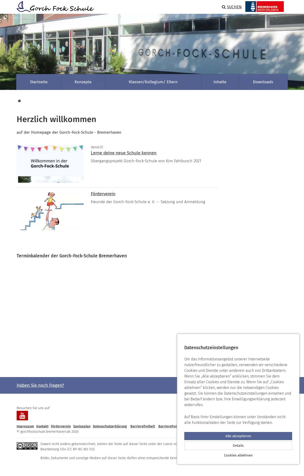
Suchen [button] (234, 7)
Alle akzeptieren (238, 436)
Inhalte (220, 81)
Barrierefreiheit (142, 426)
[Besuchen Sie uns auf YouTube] (22, 415)
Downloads (263, 81)
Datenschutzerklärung (110, 426)
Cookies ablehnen (238, 455)
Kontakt (42, 426)
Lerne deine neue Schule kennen (124, 153)
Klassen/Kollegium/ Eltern (153, 81)
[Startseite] (19, 101)
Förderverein (103, 193)
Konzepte (83, 81)
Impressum (25, 426)
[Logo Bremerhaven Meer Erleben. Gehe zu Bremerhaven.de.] (264, 6)
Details (238, 445)
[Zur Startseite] (53, 6)
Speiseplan (81, 426)
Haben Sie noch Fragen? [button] (40, 385)
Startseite (39, 81)
